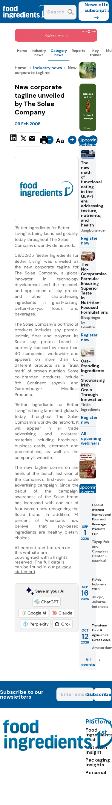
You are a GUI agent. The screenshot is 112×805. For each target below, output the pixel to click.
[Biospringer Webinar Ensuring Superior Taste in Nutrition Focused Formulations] (87, 477)
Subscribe (102, 694)
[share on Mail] (33, 140)
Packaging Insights (97, 762)
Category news (59, 53)
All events (88, 662)
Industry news (39, 53)
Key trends (95, 53)
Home (22, 51)
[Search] (70, 12)
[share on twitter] (23, 140)
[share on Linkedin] (14, 139)
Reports (78, 51)
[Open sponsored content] (56, 40)
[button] (46, 602)
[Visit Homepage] (26, 22)
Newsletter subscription (97, 7)
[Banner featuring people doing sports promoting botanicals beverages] (87, 129)
